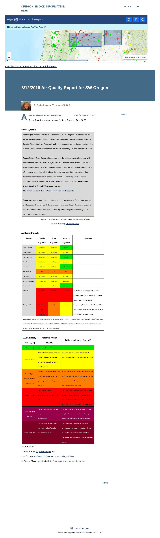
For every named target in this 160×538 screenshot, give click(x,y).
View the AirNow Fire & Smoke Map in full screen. (31, 66)
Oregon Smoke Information (43, 6)
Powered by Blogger (81, 528)
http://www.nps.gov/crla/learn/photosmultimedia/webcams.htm (48, 191)
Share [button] (124, 114)
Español (24, 11)
